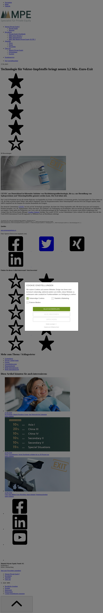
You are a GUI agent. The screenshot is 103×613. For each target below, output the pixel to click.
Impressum (47, 327)
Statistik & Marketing (61, 298)
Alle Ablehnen (51, 314)
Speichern (51, 319)
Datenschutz (55, 327)
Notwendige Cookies (36, 298)
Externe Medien (35, 302)
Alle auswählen (51, 309)
